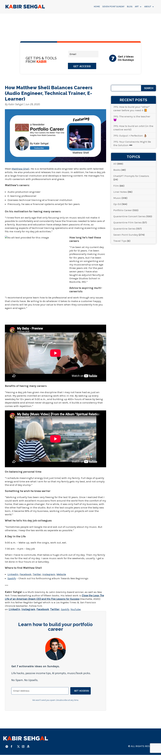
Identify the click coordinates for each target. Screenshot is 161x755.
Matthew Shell (20, 168)
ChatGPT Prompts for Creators (131, 175)
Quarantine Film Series (127, 222)
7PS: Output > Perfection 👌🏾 (130, 135)
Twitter (37, 574)
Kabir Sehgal (15, 104)
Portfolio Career (122, 210)
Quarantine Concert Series (129, 216)
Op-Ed (117, 204)
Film (116, 185)
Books (117, 169)
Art (137, 6)
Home (97, 6)
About (147, 6)
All (115, 163)
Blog (129, 6)
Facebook (25, 574)
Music (117, 197)
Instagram (48, 574)
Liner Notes (120, 191)
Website (61, 574)
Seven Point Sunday (113, 6)
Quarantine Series (124, 228)
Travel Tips (119, 240)
